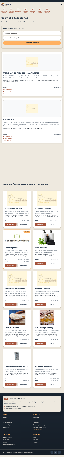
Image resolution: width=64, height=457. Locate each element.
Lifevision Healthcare (43, 209)
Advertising (36, 417)
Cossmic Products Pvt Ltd (15, 289)
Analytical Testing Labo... (39, 427)
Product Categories (11, 21)
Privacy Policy (6, 424)
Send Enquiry (8, 91)
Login (34, 437)
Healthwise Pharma (42, 289)
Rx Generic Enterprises (43, 367)
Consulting (36, 422)
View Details (23, 224)
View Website (8, 94)
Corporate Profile (7, 420)
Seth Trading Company (44, 328)
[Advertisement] (32, 161)
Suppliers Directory (7, 437)
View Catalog (8, 89)
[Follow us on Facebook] (55, 452)
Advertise (35, 442)
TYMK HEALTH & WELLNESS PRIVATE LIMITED (21, 73)
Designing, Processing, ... (39, 424)
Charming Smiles (11, 248)
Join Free (35, 439)
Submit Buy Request (32, 42)
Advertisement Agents (39, 420)
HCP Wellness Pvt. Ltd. (13, 209)
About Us (5, 417)
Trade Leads (6, 439)
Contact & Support (7, 422)
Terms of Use (6, 427)
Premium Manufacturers (9, 444)
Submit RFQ (5, 442)
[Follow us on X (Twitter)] (51, 452)
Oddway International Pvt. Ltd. (17, 367)
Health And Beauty (23, 21)
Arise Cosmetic (41, 248)
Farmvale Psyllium (12, 328)
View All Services (37, 429)
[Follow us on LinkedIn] (59, 452)
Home (2, 21)
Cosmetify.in (8, 119)
